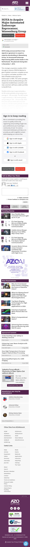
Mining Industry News (15, 413)
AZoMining (7, 442)
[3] (5, 232)
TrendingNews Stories (5, 206)
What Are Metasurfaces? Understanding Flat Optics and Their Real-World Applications (20, 295)
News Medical (19, 438)
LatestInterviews (24, 206)
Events (17, 452)
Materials (17, 454)
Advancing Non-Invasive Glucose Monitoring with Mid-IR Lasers (20, 326)
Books (16, 450)
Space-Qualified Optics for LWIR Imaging (13, 359)
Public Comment (23, 197)
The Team (17, 465)
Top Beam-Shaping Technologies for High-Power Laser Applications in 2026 (19, 303)
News (9, 15)
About (5, 467)
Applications (18, 456)
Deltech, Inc (8, 355)
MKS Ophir (7, 348)
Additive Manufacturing (15, 397)
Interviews (7, 460)
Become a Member (9, 471)
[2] (5, 223)
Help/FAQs (18, 460)
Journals (6, 463)
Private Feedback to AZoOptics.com (18, 199)
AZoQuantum (18, 433)
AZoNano (6, 433)
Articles (6, 452)
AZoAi (16, 435)
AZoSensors (18, 431)
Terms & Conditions (9, 480)
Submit (25, 202)
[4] (5, 239)
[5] (5, 248)
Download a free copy (15, 385)
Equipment (7, 454)
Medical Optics (17, 15)
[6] (5, 326)
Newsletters (7, 473)
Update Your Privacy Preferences (16, 542)
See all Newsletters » (8, 421)
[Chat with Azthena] (25, 543)
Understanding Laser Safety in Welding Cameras (12, 336)
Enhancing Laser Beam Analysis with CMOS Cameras (14, 344)
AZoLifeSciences (19, 440)
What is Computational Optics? (20, 318)
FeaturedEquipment (15, 206)
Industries (18, 458)
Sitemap (17, 463)
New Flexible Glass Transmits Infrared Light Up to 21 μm (20, 215)
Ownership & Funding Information (7, 489)
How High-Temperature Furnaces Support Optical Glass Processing (13, 352)
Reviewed (7, 47)
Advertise (6, 478)
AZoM (5, 431)
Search (6, 469)
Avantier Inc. (8, 363)
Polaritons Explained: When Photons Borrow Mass (19, 311)
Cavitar (7, 340)
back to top (24, 496)
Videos (6, 456)
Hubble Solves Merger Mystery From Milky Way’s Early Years (19, 231)
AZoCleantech (8, 438)
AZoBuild (6, 440)
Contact (6, 475)
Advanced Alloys (13, 405)
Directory (6, 458)
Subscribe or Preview (14, 398)
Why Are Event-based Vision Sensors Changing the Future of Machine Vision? (20, 286)
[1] (5, 216)
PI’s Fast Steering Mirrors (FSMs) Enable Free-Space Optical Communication (19, 224)
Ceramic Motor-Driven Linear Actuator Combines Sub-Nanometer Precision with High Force (19, 249)
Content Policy (8, 486)
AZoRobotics (7, 435)
